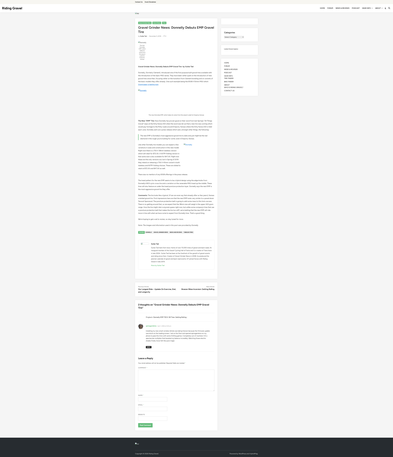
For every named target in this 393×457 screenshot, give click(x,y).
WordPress (242, 454)
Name (141, 395)
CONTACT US (229, 91)
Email (141, 405)
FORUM (330, 8)
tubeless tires (188, 232)
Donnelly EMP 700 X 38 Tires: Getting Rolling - (170, 317)
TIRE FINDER (228, 78)
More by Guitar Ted (157, 265)
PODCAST (356, 8)
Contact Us (139, 2)
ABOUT (378, 8)
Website (141, 414)
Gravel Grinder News (145, 23)
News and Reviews (176, 232)
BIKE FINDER (229, 82)
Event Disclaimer (150, 2)
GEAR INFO (366, 8)
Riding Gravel (12, 8)
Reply (148, 347)
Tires (164, 23)
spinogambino (151, 326)
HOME (322, 8)
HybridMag (254, 454)
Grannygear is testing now (148, 84)
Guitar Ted (143, 36)
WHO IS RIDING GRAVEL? (233, 87)
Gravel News (156, 23)
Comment (143, 368)
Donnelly (149, 232)
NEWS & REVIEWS (342, 8)
